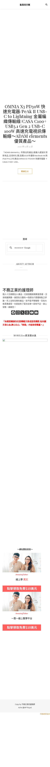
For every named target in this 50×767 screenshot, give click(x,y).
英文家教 (6, 554)
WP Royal (28, 707)
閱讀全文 (25, 171)
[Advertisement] (25, 41)
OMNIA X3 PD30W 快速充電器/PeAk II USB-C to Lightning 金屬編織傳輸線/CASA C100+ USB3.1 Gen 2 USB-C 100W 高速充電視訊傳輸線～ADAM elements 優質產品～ (25, 123)
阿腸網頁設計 (45, 714)
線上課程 (6, 593)
